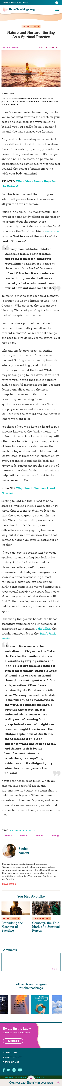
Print (54, 836)
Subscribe (13, 1041)
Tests (32, 830)
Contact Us (10, 1052)
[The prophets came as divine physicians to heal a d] (41, 1004)
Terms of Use (11, 1062)
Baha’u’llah (43, 628)
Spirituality (31, 26)
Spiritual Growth (18, 830)
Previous (2, 1004)
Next (59, 1004)
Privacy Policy (12, 1057)
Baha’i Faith (47, 633)
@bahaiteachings (31, 988)
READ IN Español (48, 47)
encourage (52, 231)
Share (4, 48)
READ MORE (9, 884)
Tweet (13, 48)
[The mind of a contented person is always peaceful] (21, 1004)
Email (38, 836)
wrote (6, 638)
